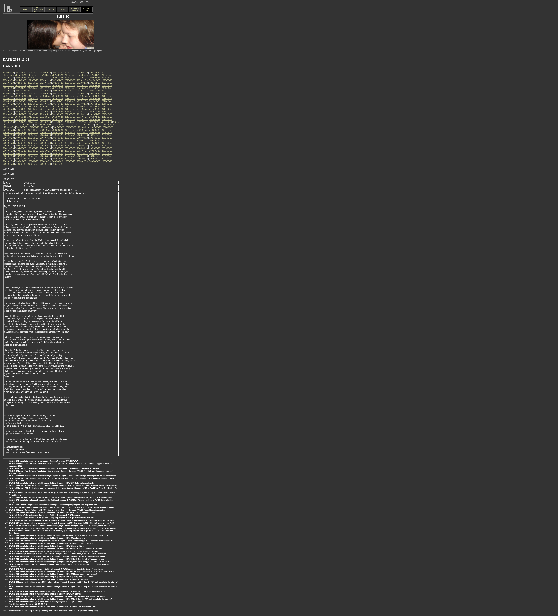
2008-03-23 (57, 135)
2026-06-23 (33, 72)
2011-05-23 (39, 124)
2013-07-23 (57, 117)
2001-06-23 (57, 158)
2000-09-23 (57, 161)
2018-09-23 (70, 98)
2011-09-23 (106, 122)
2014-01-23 (94, 114)
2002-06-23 (20, 156)
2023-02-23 (82, 83)
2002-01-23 (82, 156)
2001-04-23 (82, 158)
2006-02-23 (33, 143)
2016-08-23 (45, 106)
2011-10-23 (94, 122)
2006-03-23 (20, 143)
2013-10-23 (20, 117)
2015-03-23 (33, 111)
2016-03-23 (107, 106)
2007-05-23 (70, 138)
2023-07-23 (20, 83)
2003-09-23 (57, 151)
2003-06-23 (94, 151)
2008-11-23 (70, 132)
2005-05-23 (33, 145)
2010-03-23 (95, 127)
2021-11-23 (45, 88)
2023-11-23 (82, 80)
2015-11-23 (45, 109)
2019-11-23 (8, 96)
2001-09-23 (20, 158)
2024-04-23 (20, 80)
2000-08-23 (70, 161)
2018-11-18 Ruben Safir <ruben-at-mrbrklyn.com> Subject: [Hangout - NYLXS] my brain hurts (47, 538)
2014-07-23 (20, 114)
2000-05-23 (107, 161)
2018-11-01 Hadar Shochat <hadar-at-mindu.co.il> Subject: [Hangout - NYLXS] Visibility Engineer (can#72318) (54, 468)
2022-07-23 (57, 85)
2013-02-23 (8, 119)
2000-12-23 (20, 161)
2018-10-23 (57, 98)
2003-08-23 (70, 151)
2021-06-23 (107, 88)
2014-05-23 (45, 114)
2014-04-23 (57, 114)
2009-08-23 (70, 130)
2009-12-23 (20, 130)
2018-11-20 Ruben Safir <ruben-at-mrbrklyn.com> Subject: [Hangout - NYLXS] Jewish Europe (47, 546)
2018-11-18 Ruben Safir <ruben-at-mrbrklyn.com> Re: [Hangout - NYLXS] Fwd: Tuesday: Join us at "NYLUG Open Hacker (58, 536)
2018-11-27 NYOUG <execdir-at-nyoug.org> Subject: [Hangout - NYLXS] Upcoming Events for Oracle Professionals (56, 569)
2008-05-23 (33, 135)
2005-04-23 (45, 145)
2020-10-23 (94, 90)
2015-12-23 (33, 109)
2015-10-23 (57, 109)
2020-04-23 (57, 93)
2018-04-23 (20, 101)
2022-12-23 (107, 83)
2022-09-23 (32, 85)
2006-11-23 (33, 140)
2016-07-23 (57, 106)
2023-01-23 (94, 83)
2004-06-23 (57, 148)
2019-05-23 (82, 96)
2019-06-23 (70, 96)
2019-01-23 (20, 98)
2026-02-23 (82, 72)
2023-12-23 (70, 80)
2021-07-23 (94, 88)
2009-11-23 (33, 130)
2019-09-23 (32, 96)
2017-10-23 (94, 101)
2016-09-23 (32, 106)
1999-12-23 (57, 164)
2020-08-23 (8, 93)
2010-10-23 (9, 127)
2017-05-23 (45, 104)
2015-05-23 (8, 111)
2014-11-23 (82, 111)
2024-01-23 (57, 80)
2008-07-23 (8, 135)
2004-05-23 (70, 148)
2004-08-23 (33, 148)
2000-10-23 (45, 161)
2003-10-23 (45, 151)
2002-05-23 (33, 156)
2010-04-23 (83, 127)
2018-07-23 (94, 98)
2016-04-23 (94, 106)
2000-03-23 (20, 164)
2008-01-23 (82, 135)
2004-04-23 (82, 148)
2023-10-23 (94, 80)
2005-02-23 (70, 145)
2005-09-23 (94, 143)
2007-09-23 (20, 138)
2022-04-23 (94, 85)
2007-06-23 (57, 138)
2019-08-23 (45, 96)
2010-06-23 (58, 127)
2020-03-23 (70, 93)
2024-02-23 (45, 80)
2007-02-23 (107, 138)
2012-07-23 (94, 119)
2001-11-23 (107, 156)
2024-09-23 (70, 77)
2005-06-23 (20, 145)
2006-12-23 (20, 140)
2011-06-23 (27, 124)
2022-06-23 (70, 85)
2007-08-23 (33, 138)
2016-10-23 (20, 106)
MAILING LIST (86, 9)
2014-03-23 (70, 114)
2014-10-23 (94, 111)
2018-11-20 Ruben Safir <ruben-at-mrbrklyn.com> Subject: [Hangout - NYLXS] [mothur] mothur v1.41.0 (51, 543)
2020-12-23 (70, 90)
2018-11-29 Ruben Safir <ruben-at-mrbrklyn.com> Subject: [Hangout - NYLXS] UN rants (45, 594)
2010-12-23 (100, 124)
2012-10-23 (57, 119)
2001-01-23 (8, 161)
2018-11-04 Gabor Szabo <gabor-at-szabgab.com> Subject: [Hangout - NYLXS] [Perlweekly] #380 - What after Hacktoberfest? (60, 497)
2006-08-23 (70, 140)
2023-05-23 (45, 83)
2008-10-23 (82, 132)
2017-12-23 (70, 101)
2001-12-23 (94, 156)
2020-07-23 (20, 93)
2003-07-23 (82, 151)
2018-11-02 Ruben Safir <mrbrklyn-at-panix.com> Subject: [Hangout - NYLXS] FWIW (43, 461)
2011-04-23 (51, 124)
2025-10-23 (20, 75)
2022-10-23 (20, 85)
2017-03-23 (70, 104)
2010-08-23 (34, 127)
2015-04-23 (20, 111)
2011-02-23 (76, 124)
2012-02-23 (45, 122)
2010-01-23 (8, 130)
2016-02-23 (8, 109)
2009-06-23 (94, 130)
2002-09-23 (94, 153)
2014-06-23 (33, 114)
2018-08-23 (82, 98)
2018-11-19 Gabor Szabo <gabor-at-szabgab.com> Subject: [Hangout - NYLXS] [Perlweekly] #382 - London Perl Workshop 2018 (61, 541)
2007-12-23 (94, 135)
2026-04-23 (57, 72)
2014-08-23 (8, 114)
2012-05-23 (8, 122)
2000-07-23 (82, 161)
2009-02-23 (33, 132)
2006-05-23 (107, 140)
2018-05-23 (8, 101)
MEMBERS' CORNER (75, 9)
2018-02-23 (45, 101)
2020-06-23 (33, 93)
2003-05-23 (107, 151)
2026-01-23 (94, 72)
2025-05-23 (82, 75)
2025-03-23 (107, 75)
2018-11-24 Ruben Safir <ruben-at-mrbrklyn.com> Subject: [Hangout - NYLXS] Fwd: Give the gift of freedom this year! (57, 559)
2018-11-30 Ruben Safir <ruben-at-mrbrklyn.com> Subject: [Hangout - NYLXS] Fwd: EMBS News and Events (53, 606)
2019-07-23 (57, 96)
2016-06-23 (70, 106)
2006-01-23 (45, 143)
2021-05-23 (8, 90)
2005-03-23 (57, 145)
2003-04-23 (8, 153)
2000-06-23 (94, 161)
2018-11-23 (45, 98)
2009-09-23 (57, 130)
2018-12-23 (33, 98)
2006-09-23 (57, 140)
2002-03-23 (57, 156)
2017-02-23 (82, 104)
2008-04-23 (45, 135)
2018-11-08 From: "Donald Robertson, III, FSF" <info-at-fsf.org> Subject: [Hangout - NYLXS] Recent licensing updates (57, 510)
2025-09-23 (32, 75)
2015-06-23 (107, 109)
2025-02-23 (8, 77)
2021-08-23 (82, 88)
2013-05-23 (82, 117)
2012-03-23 (33, 122)
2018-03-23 (33, 101)
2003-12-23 (20, 151)
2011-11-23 (82, 122)
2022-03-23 (107, 85)
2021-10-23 (57, 88)
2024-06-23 (107, 77)
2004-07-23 (45, 148)
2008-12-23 (57, 132)
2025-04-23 (94, 75)
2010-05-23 (71, 127)
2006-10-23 (45, 140)
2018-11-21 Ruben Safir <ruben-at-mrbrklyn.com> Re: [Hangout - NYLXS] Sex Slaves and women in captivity (53, 551)
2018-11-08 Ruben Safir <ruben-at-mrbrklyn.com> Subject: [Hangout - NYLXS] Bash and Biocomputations (52, 513)
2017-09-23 (107, 101)
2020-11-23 (82, 90)
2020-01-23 (94, 93)
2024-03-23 (33, 80)
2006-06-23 (94, 140)
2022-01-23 (20, 88)
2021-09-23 (70, 88)
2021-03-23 (33, 90)
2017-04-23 (57, 104)
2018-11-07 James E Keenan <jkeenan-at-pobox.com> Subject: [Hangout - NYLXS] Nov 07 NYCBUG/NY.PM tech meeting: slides (61, 507)
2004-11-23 (107, 145)
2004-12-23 (94, 145)
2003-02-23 (33, 153)
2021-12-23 (33, 88)
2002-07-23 (8, 156)
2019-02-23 (8, 98)
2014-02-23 (82, 114)
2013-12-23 (107, 114)
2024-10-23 (57, 77)
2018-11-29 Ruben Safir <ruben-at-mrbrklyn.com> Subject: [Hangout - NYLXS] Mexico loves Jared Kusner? (53, 574)
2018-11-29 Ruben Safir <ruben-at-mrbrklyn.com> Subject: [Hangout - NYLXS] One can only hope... (49, 579)
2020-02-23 (82, 93)
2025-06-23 (70, 75)
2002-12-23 (57, 153)
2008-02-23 (70, 135)
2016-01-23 (20, 109)
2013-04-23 (94, 117)
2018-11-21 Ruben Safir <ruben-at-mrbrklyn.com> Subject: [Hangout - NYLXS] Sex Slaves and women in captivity (55, 549)
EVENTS (26, 9)
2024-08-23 (82, 77)
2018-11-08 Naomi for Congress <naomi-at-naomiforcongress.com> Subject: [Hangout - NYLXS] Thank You (53, 505)
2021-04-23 (20, 90)
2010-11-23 (113, 124)
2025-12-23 (107, 72)
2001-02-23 (107, 158)
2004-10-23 (8, 148)
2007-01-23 (8, 140)
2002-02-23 (70, 156)
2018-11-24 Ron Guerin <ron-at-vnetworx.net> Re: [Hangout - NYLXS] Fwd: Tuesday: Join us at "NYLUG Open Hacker (57, 556)
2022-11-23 (8, 85)
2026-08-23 (8, 72)
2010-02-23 (108, 127)
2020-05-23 (45, 93)
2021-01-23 (57, 90)
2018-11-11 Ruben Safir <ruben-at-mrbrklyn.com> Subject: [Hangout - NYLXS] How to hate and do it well (51, 518)
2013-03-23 (107, 117)
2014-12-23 (70, 111)
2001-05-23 (70, 158)
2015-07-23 (94, 109)
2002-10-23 (82, 153)
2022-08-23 (45, 85)
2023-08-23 (8, 83)
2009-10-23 (45, 130)
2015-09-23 (70, 109)
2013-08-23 (45, 117)
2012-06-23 (107, 119)
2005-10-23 (82, 143)
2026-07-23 (20, 72)
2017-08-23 (8, 104)
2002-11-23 (70, 153)
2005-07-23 (8, 145)
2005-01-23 (82, 145)
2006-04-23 (8, 143)
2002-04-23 (45, 156)
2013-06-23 (70, 117)
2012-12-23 (33, 119)
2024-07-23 (94, 77)
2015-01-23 (57, 111)
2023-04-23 (57, 83)
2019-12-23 (107, 93)
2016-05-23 (82, 106)
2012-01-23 (57, 122)
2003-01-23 (45, 153)
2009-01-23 (45, 132)
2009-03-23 (20, 132)
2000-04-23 (8, 164)
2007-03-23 (94, 138)
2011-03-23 (64, 124)
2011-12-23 (70, 122)
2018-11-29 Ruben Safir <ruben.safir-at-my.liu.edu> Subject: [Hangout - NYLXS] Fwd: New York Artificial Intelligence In (57, 591)
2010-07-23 (46, 127)
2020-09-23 (107, 90)
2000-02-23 (33, 164)
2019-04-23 (94, 96)
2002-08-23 (107, 153)
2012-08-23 (82, 119)
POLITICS (50, 9)
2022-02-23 (8, 88)
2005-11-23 (70, 143)
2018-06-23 (107, 98)
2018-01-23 (57, 101)
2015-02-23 (45, 111)
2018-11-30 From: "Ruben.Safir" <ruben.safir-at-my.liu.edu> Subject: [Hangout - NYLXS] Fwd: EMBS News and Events (57, 597)
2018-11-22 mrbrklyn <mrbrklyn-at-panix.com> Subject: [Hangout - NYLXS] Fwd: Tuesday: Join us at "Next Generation (57, 554)
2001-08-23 (33, 158)
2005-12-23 (57, 143)
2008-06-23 (20, 135)
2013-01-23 (20, 119)
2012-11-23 (45, 119)
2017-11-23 (82, 101)
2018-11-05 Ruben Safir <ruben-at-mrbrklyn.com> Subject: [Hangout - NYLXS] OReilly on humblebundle (51, 483)
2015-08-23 (82, 109)
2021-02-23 (45, 90)
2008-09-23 (94, 132)
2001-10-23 (8, 158)
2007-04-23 (82, 138)
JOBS (62, 9)
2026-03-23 (70, 72)
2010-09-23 (21, 127)
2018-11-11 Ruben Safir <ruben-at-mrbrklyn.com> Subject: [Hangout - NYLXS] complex (44, 515)
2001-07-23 (45, 158)
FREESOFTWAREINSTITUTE (38, 9)
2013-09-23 (32, 117)
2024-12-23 (33, 77)
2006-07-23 (82, 140)
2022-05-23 (82, 85)
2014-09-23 (107, 111)
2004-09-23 (20, 148)
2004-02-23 (107, 148)
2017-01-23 (94, 104)
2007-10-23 (8, 138)
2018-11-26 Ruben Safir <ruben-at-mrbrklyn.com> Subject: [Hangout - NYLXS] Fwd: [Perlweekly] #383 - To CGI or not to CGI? (60, 562)
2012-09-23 (70, 119)
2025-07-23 (57, 75)
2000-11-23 (33, 161)
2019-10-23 (20, 96)
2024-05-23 (8, 80)
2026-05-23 (45, 72)
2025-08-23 (45, 75)
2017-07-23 (20, 104)
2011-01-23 (88, 124)
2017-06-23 (33, 104)
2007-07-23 (45, 138)
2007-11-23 (107, 135)
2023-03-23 (70, 83)
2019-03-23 (107, 96)
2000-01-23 (45, 164)
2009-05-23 (107, 130)
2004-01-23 (8, 151)
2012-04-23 (20, 122)
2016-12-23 (107, 104)
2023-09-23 (107, 80)
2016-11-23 (8, 106)
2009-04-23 (8, 132)
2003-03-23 (20, 153)
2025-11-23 (8, 75)
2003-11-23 (33, 151)
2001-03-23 (94, 158)
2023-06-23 (33, 83)
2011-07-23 (15, 124)
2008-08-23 (107, 132)
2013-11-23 (8, 117)
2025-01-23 (20, 77)
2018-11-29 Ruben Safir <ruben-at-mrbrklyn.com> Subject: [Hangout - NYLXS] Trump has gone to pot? (51, 577)
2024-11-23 (45, 77)
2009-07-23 (82, 130)
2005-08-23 (107, 143)
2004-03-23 (94, 148)
